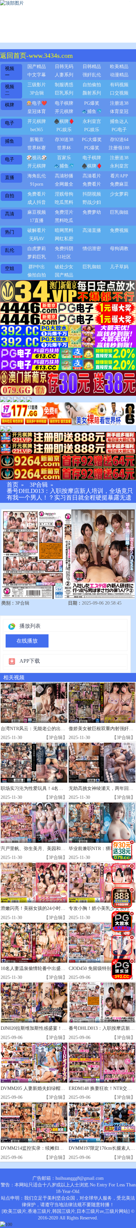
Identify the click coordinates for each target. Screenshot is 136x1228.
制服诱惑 (64, 84)
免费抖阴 (64, 248)
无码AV (36, 238)
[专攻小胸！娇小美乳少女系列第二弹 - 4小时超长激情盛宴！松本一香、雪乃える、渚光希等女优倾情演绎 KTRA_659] (102, 883)
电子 (9, 123)
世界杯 (64, 147)
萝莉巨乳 (36, 256)
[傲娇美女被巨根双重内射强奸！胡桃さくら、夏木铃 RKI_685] (102, 703)
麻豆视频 (36, 212)
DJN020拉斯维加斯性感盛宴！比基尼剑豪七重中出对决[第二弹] (65, 1028)
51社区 (64, 256)
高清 (9, 213)
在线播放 (27, 641)
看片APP (119, 175)
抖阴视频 (92, 194)
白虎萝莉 (36, 248)
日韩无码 (64, 66)
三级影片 (36, 84)
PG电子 (119, 129)
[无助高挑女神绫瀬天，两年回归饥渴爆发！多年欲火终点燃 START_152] (102, 763)
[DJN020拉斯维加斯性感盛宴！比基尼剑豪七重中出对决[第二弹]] (34, 1003)
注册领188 (119, 147)
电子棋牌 (64, 103)
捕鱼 (9, 141)
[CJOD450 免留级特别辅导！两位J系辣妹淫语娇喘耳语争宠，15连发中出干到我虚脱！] (102, 943)
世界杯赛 (36, 147)
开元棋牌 (64, 111)
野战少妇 (92, 202)
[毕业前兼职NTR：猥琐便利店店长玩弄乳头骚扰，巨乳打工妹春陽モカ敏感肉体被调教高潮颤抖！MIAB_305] (102, 822)
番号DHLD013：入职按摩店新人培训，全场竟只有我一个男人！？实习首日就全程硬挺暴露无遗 (70, 494)
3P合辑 (37, 93)
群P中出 (36, 266)
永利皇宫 (92, 121)
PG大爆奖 (92, 139)
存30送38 (64, 139)
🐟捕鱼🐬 (92, 111)
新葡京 (37, 139)
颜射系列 (92, 93)
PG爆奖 (91, 103)
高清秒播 (64, 175)
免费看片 (92, 184)
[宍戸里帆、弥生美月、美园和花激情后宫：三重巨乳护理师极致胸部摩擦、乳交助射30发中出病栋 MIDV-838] (34, 822)
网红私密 (64, 238)
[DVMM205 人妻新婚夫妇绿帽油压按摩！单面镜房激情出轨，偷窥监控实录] (34, 1063)
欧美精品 (119, 66)
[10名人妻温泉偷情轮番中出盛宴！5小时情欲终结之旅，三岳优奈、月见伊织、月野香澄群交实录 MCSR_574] (34, 943)
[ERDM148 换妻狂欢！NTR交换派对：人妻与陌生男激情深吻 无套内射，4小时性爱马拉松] (102, 1063)
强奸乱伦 (92, 74)
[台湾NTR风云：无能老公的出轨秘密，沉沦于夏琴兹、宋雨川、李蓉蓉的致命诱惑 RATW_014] (34, 703)
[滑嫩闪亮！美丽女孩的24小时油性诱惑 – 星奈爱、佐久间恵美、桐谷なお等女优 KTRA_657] (34, 883)
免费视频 (119, 230)
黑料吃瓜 (64, 220)
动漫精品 (119, 74)
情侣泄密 (92, 248)
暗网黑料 (64, 230)
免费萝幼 (92, 212)
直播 (9, 177)
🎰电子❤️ (36, 103)
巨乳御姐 (119, 212)
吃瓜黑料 (64, 202)
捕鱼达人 (119, 121)
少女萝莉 (119, 194)
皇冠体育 (36, 111)
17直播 (37, 220)
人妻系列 (64, 74)
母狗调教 (119, 248)
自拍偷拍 (92, 84)
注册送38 (119, 103)
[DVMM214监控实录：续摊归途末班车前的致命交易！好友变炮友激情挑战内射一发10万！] (34, 1122)
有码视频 (119, 84)
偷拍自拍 (36, 275)
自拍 (9, 195)
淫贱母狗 (64, 194)
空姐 (9, 268)
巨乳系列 (64, 93)
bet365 (36, 129)
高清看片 (92, 175)
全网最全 (64, 184)
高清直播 (92, 230)
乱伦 (9, 250)
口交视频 (119, 93)
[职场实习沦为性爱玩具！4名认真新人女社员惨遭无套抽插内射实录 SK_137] (34, 763)
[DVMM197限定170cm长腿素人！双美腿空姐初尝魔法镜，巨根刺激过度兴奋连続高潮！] (102, 1122)
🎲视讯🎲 (36, 157)
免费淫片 (64, 212)
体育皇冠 (119, 111)
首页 (12, 485)
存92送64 (119, 139)
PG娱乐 (64, 129)
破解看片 (36, 230)
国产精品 (36, 66)
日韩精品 (92, 66)
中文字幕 (36, 74)
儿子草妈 (119, 266)
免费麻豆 (119, 184)
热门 (9, 232)
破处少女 (64, 266)
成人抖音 (36, 202)
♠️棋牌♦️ (64, 121)
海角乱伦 (36, 175)
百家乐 (64, 157)
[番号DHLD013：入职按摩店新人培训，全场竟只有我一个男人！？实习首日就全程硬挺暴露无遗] (102, 1003)
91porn (36, 184)
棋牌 (9, 104)
